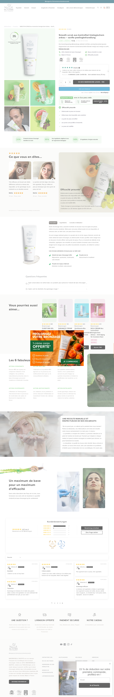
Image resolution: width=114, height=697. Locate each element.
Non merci (78, 331)
